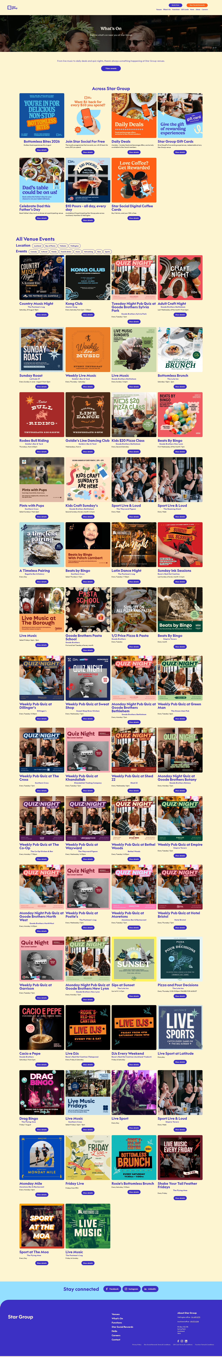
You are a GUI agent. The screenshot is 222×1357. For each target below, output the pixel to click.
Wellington (74, 246)
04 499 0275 (195, 1317)
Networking (88, 252)
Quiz (99, 252)
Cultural (44, 252)
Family (54, 252)
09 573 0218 (194, 1322)
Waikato (63, 246)
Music (78, 252)
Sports (107, 252)
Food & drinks (66, 252)
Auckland (37, 246)
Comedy (34, 252)
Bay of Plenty (50, 246)
